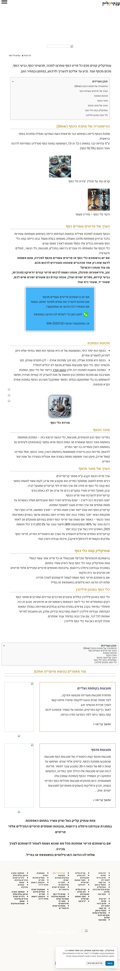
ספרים (42, 894)
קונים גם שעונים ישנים (42, 277)
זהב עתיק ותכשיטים (83, 876)
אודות (103, 901)
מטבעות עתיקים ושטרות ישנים (62, 878)
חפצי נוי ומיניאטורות (63, 883)
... (96, 790)
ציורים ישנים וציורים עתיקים (20, 879)
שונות (22, 901)
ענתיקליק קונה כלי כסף (96, 110)
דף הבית (102, 898)
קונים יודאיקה (33, 272)
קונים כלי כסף (59, 894)
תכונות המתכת (101, 96)
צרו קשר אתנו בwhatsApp (57, 932)
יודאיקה (81, 884)
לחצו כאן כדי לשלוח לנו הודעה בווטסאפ (58, 314)
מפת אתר (102, 894)
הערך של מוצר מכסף (98, 105)
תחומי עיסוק (100, 910)
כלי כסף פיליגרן (74, 621)
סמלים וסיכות (39, 891)
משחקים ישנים (42, 874)
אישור (109, 963)
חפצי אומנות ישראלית (81, 881)
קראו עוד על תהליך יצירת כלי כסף (89, 181)
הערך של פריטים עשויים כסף (93, 91)
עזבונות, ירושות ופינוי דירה (39, 883)
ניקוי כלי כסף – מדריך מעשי (92, 214)
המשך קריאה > (102, 724)
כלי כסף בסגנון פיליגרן (97, 115)
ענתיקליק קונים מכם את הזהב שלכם (101, 889)
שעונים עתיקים (23, 886)
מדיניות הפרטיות (94, 963)
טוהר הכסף (102, 100)
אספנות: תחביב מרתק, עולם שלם (19, 874)
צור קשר (102, 908)
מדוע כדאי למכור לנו (103, 879)
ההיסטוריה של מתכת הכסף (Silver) (91, 86)
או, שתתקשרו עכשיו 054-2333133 (68, 323)
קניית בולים (81, 889)
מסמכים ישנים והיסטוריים (60, 888)
